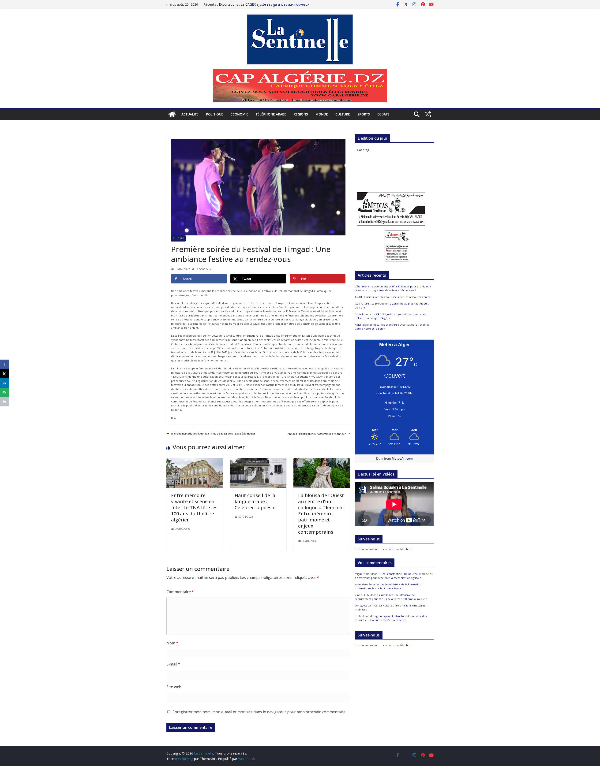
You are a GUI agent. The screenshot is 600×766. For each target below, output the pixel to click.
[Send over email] (4, 392)
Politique (214, 114)
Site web (173, 686)
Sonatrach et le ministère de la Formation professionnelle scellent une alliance (388, 586)
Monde (321, 114)
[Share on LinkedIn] (4, 383)
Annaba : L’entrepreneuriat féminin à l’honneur (317, 433)
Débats (383, 114)
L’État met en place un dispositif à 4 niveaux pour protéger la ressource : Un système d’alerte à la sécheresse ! (393, 288)
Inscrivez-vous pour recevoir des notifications (383, 549)
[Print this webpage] (4, 401)
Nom (172, 643)
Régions (301, 114)
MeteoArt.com (402, 458)
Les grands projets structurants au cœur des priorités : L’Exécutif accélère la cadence (391, 618)
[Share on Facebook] (4, 364)
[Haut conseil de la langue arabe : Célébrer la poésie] (258, 460)
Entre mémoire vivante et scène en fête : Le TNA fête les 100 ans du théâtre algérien (194, 507)
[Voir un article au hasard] (428, 114)
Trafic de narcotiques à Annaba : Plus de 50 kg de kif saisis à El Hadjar (213, 433)
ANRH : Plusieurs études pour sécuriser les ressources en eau (393, 297)
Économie (239, 114)
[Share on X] (4, 373)
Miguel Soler (363, 574)
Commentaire (180, 591)
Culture (342, 114)
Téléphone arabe (271, 114)
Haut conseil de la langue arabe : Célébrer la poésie (255, 501)
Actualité (190, 114)
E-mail (173, 664)
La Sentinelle (203, 269)
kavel (358, 584)
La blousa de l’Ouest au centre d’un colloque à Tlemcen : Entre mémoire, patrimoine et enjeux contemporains (321, 513)
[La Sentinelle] (172, 114)
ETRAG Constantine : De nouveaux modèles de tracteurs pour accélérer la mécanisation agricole (393, 576)
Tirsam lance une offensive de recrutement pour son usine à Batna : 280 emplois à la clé (391, 597)
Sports (363, 114)
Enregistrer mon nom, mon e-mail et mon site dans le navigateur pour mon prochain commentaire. (259, 711)
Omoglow (361, 605)
